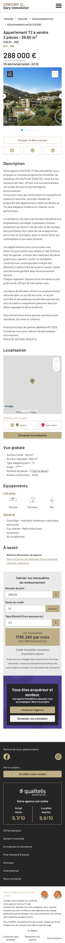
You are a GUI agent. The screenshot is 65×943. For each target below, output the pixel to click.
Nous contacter (12, 878)
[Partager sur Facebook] (12, 150)
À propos (8, 862)
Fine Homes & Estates (16, 854)
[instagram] (58, 756)
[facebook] (6, 756)
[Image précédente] (3, 96)
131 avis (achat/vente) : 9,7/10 (20, 63)
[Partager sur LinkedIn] (53, 150)
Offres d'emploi (12, 830)
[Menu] (59, 5)
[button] (10, 74)
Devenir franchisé (13, 838)
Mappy (34, 412)
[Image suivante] (61, 96)
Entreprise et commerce (17, 846)
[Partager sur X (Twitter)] (32, 150)
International (10, 870)
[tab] (22, 130)
